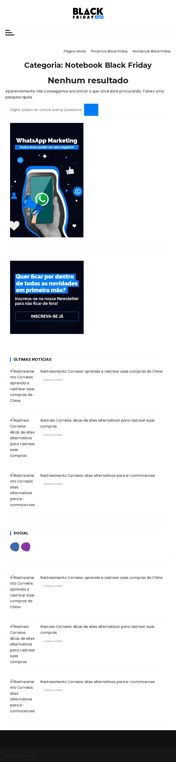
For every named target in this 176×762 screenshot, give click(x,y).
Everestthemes (51, 755)
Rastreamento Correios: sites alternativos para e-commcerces (97, 475)
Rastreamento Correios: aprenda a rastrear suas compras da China (101, 371)
